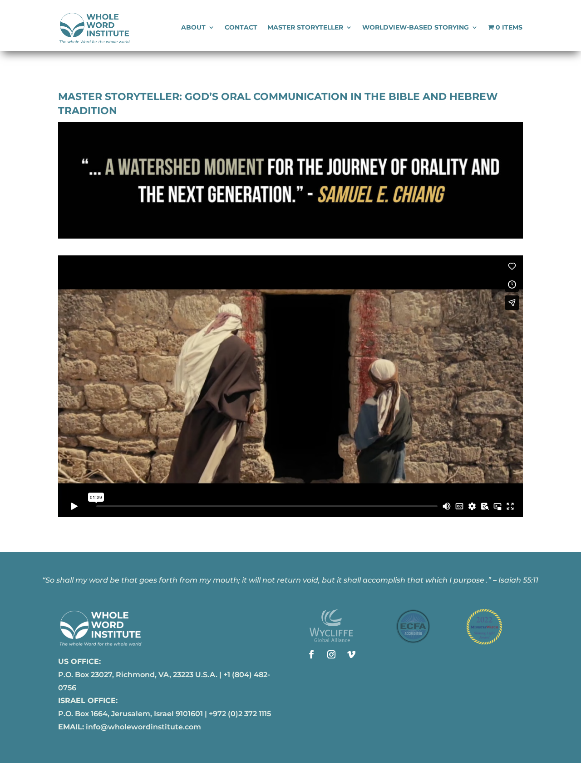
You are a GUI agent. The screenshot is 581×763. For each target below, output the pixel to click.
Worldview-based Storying (415, 27)
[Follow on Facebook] (311, 654)
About (193, 27)
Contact (241, 27)
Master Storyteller (305, 27)
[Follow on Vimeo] (351, 654)
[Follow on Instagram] (331, 654)
